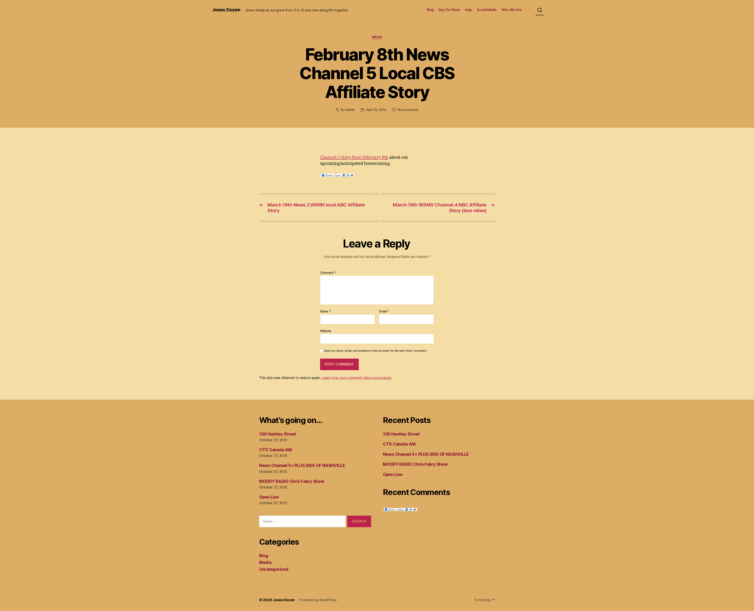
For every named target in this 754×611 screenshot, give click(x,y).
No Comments (408, 110)
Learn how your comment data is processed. (357, 378)
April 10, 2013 (376, 110)
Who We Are (511, 10)
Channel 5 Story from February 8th (354, 157)
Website (325, 331)
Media (377, 37)
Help (468, 10)
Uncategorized (273, 569)
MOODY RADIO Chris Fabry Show (291, 481)
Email (384, 311)
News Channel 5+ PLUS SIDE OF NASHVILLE (302, 465)
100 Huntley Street (277, 434)
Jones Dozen (226, 9)
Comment (328, 273)
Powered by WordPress (318, 600)
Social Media (487, 10)
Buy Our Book (449, 10)
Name (325, 311)
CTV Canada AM (275, 449)
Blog (430, 10)
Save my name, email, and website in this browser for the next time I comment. (375, 351)
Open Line (269, 497)
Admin (350, 110)
